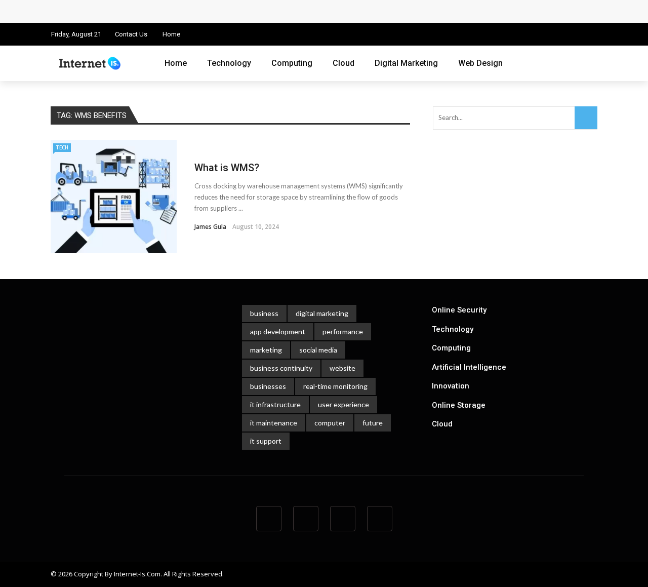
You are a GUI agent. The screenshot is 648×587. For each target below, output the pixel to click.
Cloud (343, 63)
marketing (266, 349)
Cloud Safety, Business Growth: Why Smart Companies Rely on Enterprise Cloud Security (216, 11)
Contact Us (131, 34)
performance (342, 331)
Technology (229, 63)
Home (171, 34)
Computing (291, 63)
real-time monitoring (335, 386)
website (342, 368)
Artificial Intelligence (469, 367)
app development (277, 331)
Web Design (480, 63)
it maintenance (273, 422)
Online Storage (458, 405)
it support (265, 441)
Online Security (459, 310)
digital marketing (322, 313)
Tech (62, 147)
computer (329, 422)
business (264, 313)
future (372, 422)
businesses (268, 386)
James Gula (210, 226)
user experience (343, 404)
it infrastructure (275, 404)
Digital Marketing (406, 63)
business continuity (281, 368)
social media (318, 349)
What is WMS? (228, 168)
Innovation (450, 385)
